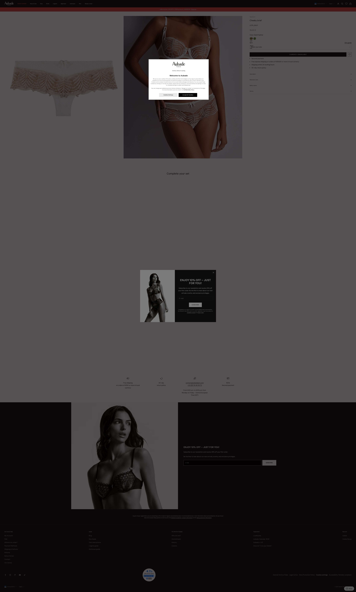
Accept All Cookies (188, 95)
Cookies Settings (168, 95)
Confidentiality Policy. (188, 90)
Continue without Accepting (178, 70)
